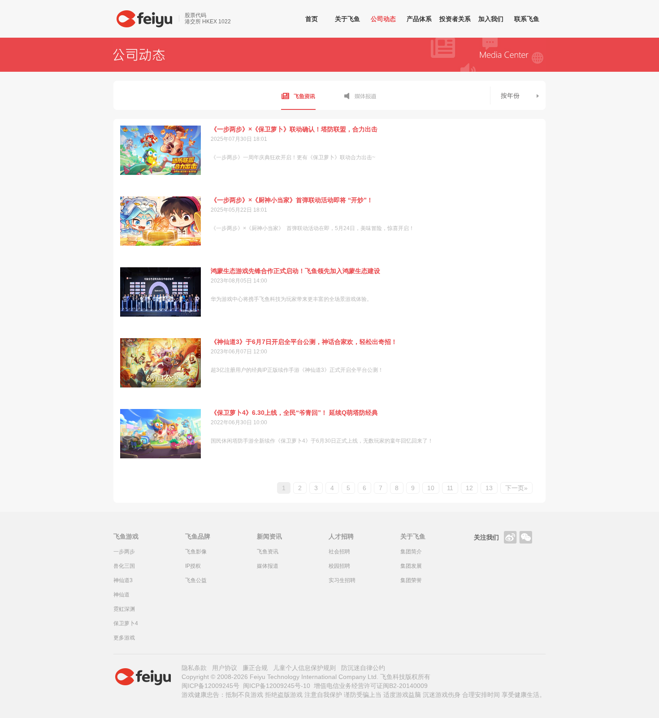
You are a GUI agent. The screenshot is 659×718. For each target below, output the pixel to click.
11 (450, 488)
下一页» (516, 488)
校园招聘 (339, 566)
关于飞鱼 (347, 18)
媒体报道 (360, 95)
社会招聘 (339, 551)
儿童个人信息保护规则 (304, 667)
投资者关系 (455, 18)
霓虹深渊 (124, 609)
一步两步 (124, 551)
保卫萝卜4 (125, 623)
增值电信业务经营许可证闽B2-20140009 (371, 685)
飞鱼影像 (196, 551)
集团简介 (411, 551)
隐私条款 (194, 667)
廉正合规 (255, 667)
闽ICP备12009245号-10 (276, 685)
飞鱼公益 (196, 580)
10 (430, 488)
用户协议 (224, 667)
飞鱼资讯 (298, 95)
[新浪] (510, 537)
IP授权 (193, 566)
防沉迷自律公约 (363, 667)
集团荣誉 (411, 580)
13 (489, 488)
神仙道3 (123, 580)
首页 (311, 18)
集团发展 (411, 566)
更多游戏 (124, 638)
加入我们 (490, 18)
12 (469, 488)
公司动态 (383, 18)
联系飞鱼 (526, 18)
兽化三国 (124, 566)
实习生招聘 (342, 580)
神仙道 (121, 595)
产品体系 (419, 18)
